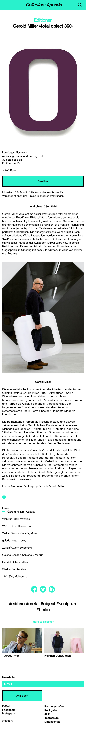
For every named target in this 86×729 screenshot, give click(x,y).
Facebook (8, 710)
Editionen (43, 20)
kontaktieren (42, 192)
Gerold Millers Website (21, 511)
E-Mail (6, 706)
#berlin (43, 609)
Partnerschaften (54, 706)
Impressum (51, 718)
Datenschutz (52, 721)
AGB (47, 714)
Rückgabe (50, 710)
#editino (17, 603)
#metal (33, 603)
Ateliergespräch (33, 486)
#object (48, 603)
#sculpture (66, 603)
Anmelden (22, 695)
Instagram (8, 713)
